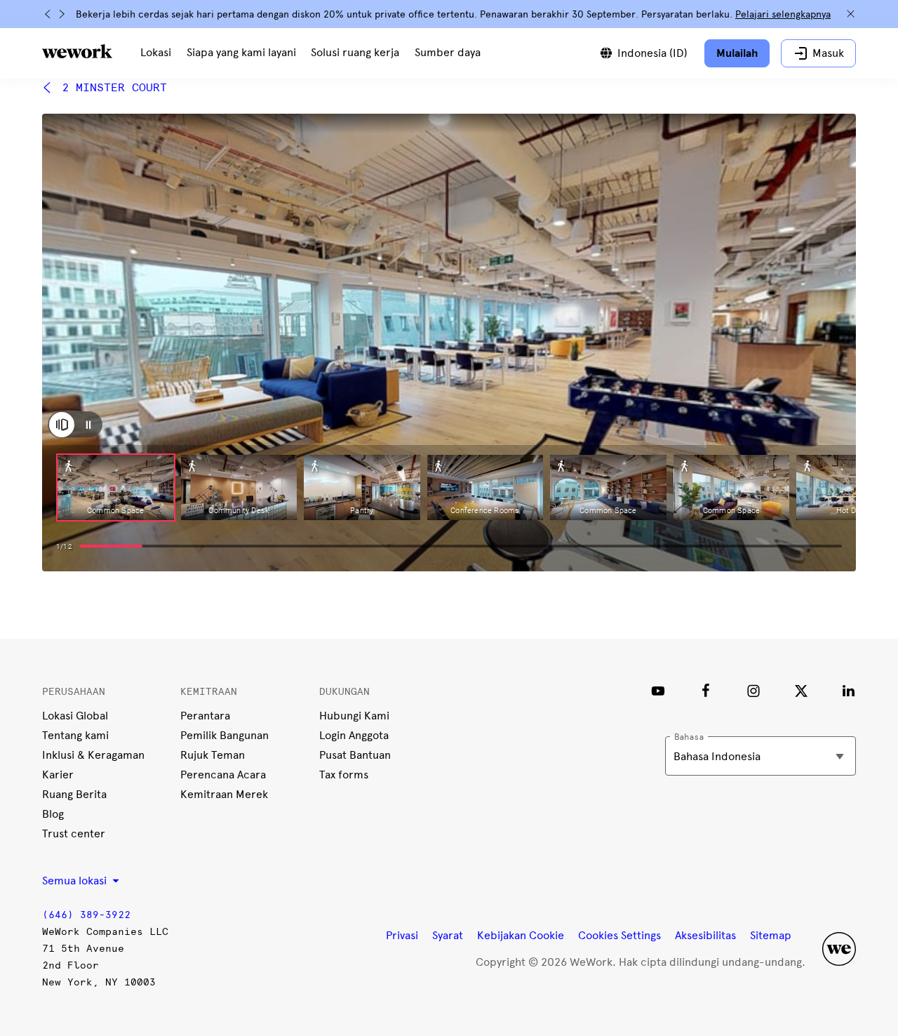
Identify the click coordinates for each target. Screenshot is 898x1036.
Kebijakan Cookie (520, 935)
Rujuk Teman (212, 755)
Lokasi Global (75, 715)
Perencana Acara (223, 774)
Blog (53, 814)
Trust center (73, 833)
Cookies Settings (619, 935)
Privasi (402, 935)
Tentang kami (75, 735)
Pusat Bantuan (355, 755)
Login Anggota (354, 735)
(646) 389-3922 (86, 915)
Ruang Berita (74, 794)
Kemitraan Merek (224, 794)
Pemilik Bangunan (224, 735)
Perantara (205, 715)
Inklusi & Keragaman (93, 755)
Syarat (447, 935)
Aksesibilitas (705, 935)
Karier (58, 774)
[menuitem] (155, 53)
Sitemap (770, 935)
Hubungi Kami (354, 715)
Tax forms (343, 774)
